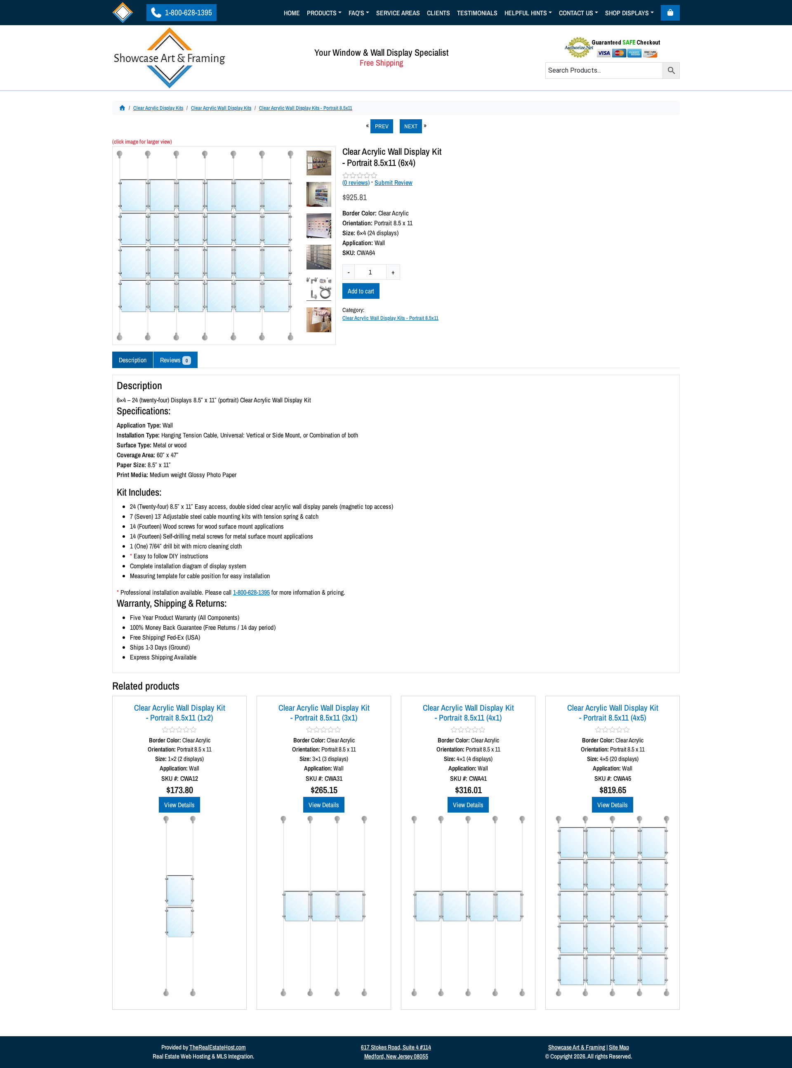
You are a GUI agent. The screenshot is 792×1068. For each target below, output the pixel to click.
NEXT (410, 126)
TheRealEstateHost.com (217, 1047)
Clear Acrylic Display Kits (158, 107)
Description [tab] (132, 359)
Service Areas (398, 12)
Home (292, 12)
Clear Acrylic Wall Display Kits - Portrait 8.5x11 (305, 107)
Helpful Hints (525, 12)
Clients (438, 12)
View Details (179, 804)
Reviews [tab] (174, 359)
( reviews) (356, 182)
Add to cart (361, 290)
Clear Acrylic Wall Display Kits (221, 107)
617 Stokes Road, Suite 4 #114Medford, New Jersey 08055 (396, 1052)
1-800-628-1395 (187, 12)
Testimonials (477, 12)
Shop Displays (627, 12)
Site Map (619, 1047)
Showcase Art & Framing (576, 1047)
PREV (382, 126)
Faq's (356, 12)
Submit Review (393, 182)
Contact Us (576, 12)
